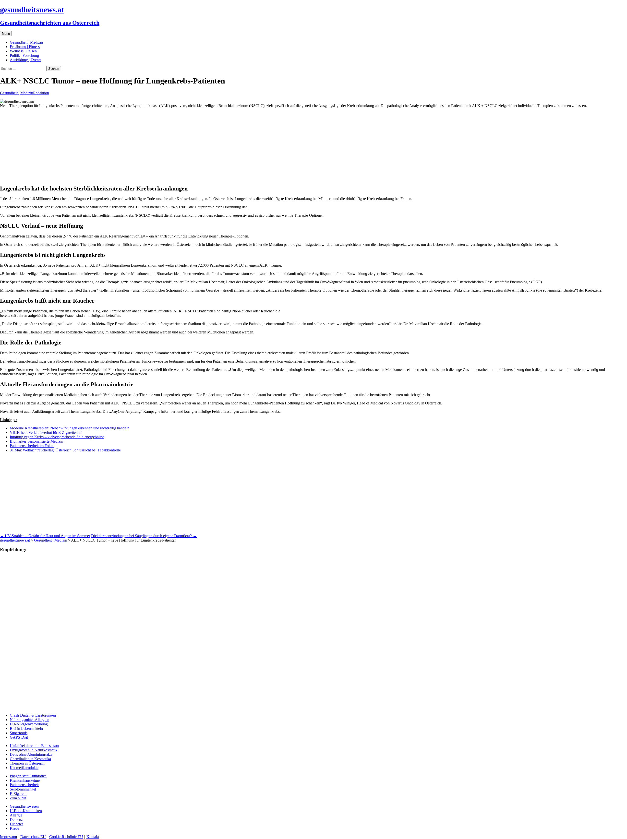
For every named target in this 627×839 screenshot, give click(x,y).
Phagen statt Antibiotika (28, 776)
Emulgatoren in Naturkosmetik (33, 750)
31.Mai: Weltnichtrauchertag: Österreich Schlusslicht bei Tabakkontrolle (65, 450)
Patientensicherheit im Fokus (32, 446)
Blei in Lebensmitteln (26, 728)
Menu (6, 33)
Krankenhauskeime (25, 780)
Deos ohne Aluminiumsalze (31, 754)
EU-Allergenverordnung (29, 724)
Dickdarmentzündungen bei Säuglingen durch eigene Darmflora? (144, 536)
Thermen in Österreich (27, 763)
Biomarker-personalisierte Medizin (36, 441)
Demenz (16, 819)
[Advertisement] (147, 146)
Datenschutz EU (33, 837)
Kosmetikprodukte (24, 768)
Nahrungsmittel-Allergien (29, 720)
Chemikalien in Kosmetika (30, 759)
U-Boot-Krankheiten (26, 811)
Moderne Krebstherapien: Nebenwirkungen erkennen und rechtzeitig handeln (69, 428)
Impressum (8, 837)
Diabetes (16, 824)
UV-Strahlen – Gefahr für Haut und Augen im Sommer (45, 536)
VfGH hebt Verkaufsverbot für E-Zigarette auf (46, 432)
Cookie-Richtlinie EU (66, 837)
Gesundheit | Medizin (26, 42)
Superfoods (18, 733)
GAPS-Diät (19, 737)
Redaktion (41, 93)
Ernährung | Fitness (25, 47)
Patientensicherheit (24, 785)
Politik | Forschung (24, 55)
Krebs (14, 828)
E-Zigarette (18, 794)
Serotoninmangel (23, 789)
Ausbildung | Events (25, 60)
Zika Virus (18, 798)
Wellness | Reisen (23, 51)
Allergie (16, 815)
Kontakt (92, 837)
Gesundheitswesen (24, 806)
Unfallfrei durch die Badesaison (34, 746)
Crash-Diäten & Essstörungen (33, 715)
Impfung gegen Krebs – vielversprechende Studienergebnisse (57, 437)
